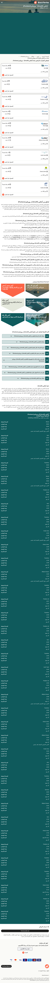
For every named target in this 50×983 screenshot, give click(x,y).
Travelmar (33, 235)
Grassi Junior (30, 238)
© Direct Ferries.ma (45, 975)
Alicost (33, 237)
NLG (48, 235)
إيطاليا (32, 56)
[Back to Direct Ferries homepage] (41, 2)
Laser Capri (46, 238)
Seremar (47, 237)
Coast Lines (13, 238)
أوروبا (38, 56)
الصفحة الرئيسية (45, 56)
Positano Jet (17, 235)
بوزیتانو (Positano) (25, 56)
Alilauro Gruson (17, 237)
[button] (25, 336)
